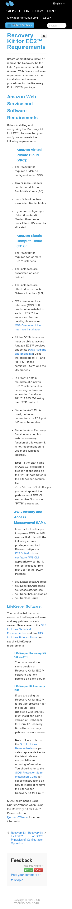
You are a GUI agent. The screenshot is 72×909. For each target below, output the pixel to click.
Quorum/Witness (17, 817)
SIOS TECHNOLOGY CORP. (31, 11)
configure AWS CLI (27, 557)
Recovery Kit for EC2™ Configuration (35, 836)
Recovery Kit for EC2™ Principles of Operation (18, 838)
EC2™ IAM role (25, 553)
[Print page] (43, 36)
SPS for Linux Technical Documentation (26, 629)
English (58, 3)
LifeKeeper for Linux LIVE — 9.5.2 (28, 17)
